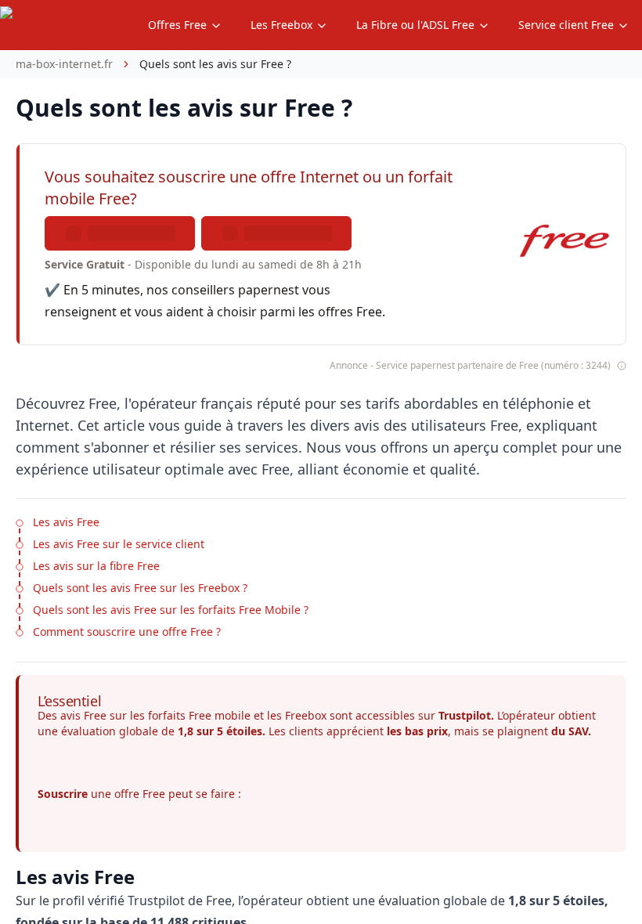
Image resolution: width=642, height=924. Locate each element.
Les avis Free (66, 521)
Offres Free (177, 24)
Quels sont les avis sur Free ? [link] (215, 63)
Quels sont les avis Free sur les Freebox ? (140, 587)
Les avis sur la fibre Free (96, 565)
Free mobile (220, 715)
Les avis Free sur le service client (118, 543)
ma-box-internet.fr (64, 63)
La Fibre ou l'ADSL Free (415, 24)
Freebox (305, 715)
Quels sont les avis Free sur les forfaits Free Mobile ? (170, 609)
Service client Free (566, 24)
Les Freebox (281, 24)
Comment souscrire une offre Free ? (127, 631)
